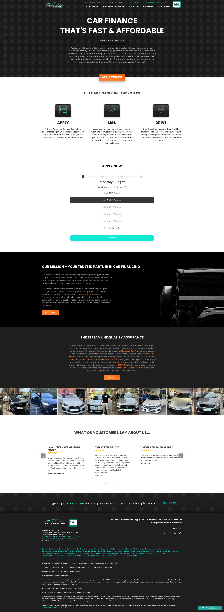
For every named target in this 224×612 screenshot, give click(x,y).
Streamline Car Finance (52, 5)
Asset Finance (60, 553)
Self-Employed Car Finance (155, 553)
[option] (65, 463)
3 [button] (112, 484)
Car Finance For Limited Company (125, 555)
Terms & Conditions (70, 539)
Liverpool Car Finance (66, 551)
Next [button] (180, 455)
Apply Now (148, 6)
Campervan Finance (49, 551)
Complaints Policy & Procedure (166, 522)
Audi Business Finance (110, 553)
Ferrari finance (133, 53)
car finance (81, 294)
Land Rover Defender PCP (130, 367)
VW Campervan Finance (142, 549)
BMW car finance (120, 362)
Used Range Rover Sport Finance (70, 555)
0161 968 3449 (135, 2)
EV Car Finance (173, 551)
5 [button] (118, 484)
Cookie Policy (57, 539)
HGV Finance (107, 555)
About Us (133, 6)
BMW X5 (121, 365)
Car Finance (92, 6)
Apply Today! (112, 77)
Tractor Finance (161, 551)
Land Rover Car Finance (92, 555)
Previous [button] (43, 455)
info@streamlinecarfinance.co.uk (158, 2)
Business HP (71, 553)
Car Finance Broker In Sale (107, 549)
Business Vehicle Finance (161, 549)
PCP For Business (48, 553)
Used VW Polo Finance (50, 555)
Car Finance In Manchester (86, 549)
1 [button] (106, 484)
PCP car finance (109, 359)
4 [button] (115, 484)
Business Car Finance (113, 6)
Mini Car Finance (83, 553)
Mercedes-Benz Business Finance (132, 553)
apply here (76, 503)
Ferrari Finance (95, 553)
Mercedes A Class (116, 53)
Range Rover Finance (114, 551)
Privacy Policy (47, 539)
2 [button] (109, 484)
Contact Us (164, 6)
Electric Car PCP (129, 551)
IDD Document (154, 519)
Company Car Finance (67, 549)
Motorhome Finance (125, 549)
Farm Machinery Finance (145, 551)
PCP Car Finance (81, 551)
